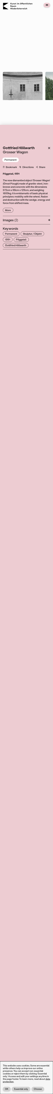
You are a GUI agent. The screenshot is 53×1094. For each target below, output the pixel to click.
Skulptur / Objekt (32, 233)
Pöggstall (21, 239)
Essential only (21, 1088)
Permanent (11, 159)
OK (6, 1088)
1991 (7, 239)
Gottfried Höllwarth (15, 245)
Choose (38, 1088)
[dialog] (26, 1077)
